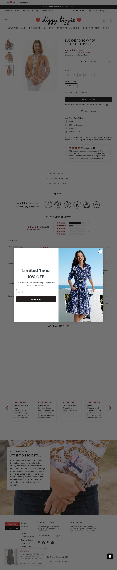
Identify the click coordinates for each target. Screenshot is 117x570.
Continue (36, 299)
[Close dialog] (100, 251)
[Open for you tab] (110, 556)
